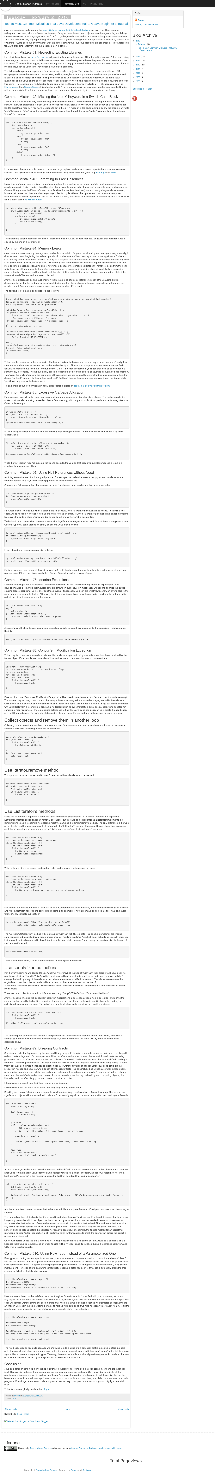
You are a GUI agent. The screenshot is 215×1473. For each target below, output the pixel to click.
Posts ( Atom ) (23, 1413)
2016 (138, 40)
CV (84, 3)
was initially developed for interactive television (66, 29)
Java (14, 1398)
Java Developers (39, 57)
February (142, 44)
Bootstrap (87, 1470)
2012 (138, 64)
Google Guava (31, 86)
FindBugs (101, 172)
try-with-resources (33, 199)
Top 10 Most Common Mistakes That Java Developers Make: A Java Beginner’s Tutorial (66, 24)
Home (67, 1408)
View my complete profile (146, 24)
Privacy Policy (96, 3)
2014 (138, 56)
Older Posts (123, 1408)
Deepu (17, 1395)
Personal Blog (52, 3)
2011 (138, 68)
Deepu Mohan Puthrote (28, 4)
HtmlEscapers (11, 86)
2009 (138, 77)
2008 (138, 81)
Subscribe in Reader (142, 88)
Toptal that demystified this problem (92, 385)
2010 (138, 72)
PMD (113, 172)
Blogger (74, 1470)
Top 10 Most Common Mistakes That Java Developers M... (157, 49)
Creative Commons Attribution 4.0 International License (96, 1448)
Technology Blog (71, 3)
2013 (138, 60)
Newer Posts (11, 1408)
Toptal (47, 1389)
